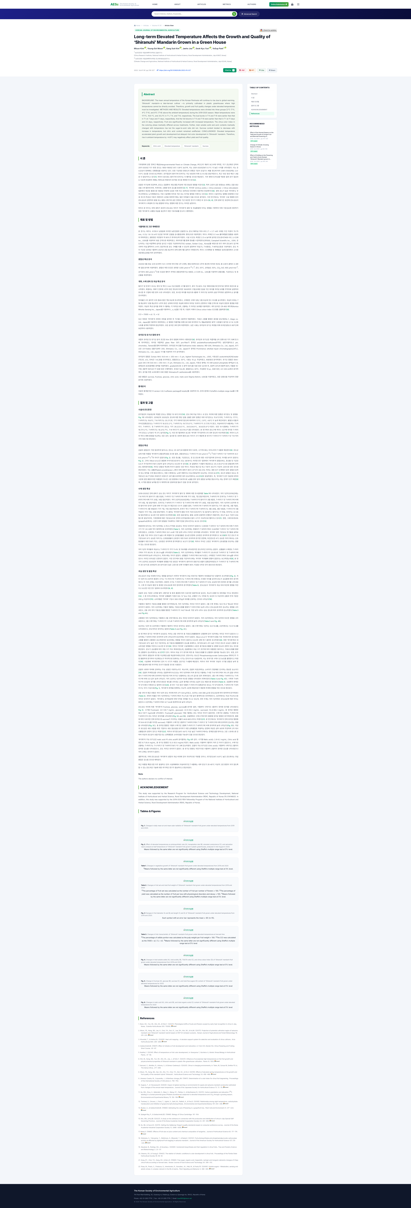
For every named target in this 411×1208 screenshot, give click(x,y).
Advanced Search (250, 14)
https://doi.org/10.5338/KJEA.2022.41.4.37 (175, 70)
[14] (140, 596)
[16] (210, 599)
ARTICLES (201, 4)
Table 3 (195, 585)
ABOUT (177, 4)
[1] (156, 177)
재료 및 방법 (255, 102)
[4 (184, 188)
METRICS (227, 4)
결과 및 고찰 (255, 106)
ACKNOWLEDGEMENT (259, 109)
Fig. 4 (216, 621)
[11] (218, 473)
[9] (228, 309)
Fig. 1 (140, 417)
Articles (146, 25)
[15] (151, 599)
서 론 (252, 98)
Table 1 (206, 493)
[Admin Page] (292, 4)
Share (273, 70)
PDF (243, 70)
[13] (204, 521)
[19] (139, 673)
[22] (164, 731)
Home (138, 25)
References (255, 113)
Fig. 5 (140, 710)
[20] (167, 685)
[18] (141, 661)
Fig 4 (144, 613)
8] (212, 200)
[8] (231, 450)
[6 (209, 200)
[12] (201, 476)
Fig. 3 (233, 576)
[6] (213, 191)
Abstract (254, 94)
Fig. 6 (189, 739)
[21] (203, 719)
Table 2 (176, 552)
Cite (262, 70)
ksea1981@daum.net (184, 1198)
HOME (155, 4)
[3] (204, 185)
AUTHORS (251, 4)
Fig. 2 (167, 458)
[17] (162, 652)
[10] (183, 414)
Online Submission (278, 4)
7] (187, 188)
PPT (252, 70)
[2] (195, 180)
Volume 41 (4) (157, 25)
